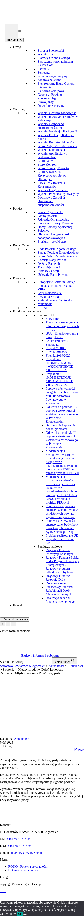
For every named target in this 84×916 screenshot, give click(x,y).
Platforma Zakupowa (51, 91)
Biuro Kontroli (47, 164)
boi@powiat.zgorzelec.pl (26, 852)
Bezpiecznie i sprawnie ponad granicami (60, 427)
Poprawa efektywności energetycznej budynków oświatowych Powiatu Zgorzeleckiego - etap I (62, 511)
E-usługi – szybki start (52, 241)
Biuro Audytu (46, 160)
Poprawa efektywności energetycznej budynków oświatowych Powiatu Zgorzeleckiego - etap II (62, 526)
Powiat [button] (17, 208)
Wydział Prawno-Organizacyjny (58, 194)
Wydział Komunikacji (52, 149)
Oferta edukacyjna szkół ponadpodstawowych (53, 236)
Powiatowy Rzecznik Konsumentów (51, 184)
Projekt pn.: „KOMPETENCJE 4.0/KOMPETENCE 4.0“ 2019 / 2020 (59, 364)
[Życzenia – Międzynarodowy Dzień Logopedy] (1, 753)
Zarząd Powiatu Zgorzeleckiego (58, 252)
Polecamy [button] (19, 278)
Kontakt (18, 605)
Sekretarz (44, 72)
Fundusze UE (46, 315)
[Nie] (25, 914)
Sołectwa (43, 230)
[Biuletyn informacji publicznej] (11, 31)
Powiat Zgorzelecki (50, 212)
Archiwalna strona (49, 80)
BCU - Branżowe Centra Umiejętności (62, 335)
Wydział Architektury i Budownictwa (52, 155)
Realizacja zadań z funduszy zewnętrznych (61, 599)
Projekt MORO (56, 348)
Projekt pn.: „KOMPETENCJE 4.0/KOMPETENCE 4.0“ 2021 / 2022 (59, 379)
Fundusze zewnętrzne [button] (27, 311)
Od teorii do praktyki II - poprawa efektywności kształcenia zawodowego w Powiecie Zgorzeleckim (62, 414)
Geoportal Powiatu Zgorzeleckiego (50, 96)
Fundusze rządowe (50, 546)
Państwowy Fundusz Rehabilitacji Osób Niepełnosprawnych (59, 590)
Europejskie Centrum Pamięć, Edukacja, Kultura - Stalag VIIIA (57, 285)
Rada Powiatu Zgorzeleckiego (57, 249)
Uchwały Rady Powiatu (53, 274)
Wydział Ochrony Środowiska (57, 113)
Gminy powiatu (48, 216)
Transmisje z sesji (49, 267)
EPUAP (43, 307)
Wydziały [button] (19, 109)
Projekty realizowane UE (62, 535)
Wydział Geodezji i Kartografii (57, 131)
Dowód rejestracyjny (51, 105)
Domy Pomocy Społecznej (55, 227)
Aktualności (22, 738)
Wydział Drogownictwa (53, 190)
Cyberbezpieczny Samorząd (57, 342)
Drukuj (7, 746)
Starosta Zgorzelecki (51, 50)
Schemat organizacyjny (52, 76)
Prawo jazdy (46, 102)
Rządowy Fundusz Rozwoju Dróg (58, 577)
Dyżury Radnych (49, 263)
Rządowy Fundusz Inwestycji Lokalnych (60, 552)
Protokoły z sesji (48, 271)
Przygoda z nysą (48, 296)
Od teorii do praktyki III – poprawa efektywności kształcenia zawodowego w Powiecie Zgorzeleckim (62, 440)
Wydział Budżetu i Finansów (56, 142)
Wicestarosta (46, 54)
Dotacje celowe (56, 583)
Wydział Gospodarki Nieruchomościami (51, 125)
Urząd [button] (17, 47)
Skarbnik (43, 69)
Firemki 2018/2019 (58, 352)
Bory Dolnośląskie (50, 293)
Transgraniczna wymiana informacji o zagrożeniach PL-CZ (62, 326)
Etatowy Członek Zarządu (54, 58)
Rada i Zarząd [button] (22, 245)
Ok (20, 913)
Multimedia (45, 304)
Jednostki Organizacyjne (53, 219)
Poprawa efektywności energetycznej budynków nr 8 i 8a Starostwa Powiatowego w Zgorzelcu (62, 396)
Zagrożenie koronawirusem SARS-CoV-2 (55, 63)
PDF (80, 749)
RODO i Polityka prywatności (27, 866)
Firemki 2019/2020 (58, 355)
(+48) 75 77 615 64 (19, 845)
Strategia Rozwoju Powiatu (55, 223)
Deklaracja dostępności (23, 870)
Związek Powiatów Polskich (56, 300)
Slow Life (52, 318)
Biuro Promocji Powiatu (53, 168)
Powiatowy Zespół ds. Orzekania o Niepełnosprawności (52, 201)
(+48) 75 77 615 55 (18, 838)
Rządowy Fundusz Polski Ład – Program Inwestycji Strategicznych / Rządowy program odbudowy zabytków (62, 565)
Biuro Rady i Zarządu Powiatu (57, 146)
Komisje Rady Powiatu (52, 260)
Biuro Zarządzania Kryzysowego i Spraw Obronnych (52, 175)
